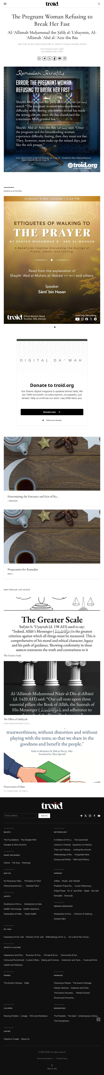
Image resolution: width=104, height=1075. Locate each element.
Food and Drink (90, 960)
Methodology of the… (63, 854)
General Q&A (60, 918)
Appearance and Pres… (14, 955)
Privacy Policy (61, 1058)
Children (8, 1008)
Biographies (59, 1008)
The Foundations (11, 839)
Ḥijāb (26, 983)
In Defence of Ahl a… (63, 839)
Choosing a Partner (62, 983)
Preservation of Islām (14, 786)
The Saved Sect (81, 839)
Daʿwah (7, 929)
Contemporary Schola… (88, 1016)
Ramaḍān (75, 44)
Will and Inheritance (38, 1016)
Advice (7, 862)
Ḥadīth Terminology (13, 909)
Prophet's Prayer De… (63, 886)
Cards (24, 44)
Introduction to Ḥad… (33, 904)
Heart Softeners (12, 855)
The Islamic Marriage (82, 983)
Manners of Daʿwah (35, 937)
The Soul (16, 862)
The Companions (61, 1020)
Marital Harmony (61, 988)
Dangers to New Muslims (15, 844)
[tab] (49, 327)
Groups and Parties (62, 859)
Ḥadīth (7, 896)
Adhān (57, 881)
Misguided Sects (82, 854)
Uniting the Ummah (82, 849)
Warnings (26, 862)
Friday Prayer (59, 890)
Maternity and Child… (80, 988)
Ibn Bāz (31, 44)
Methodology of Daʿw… (56, 937)
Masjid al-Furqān (11, 1039)
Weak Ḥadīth (30, 914)
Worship (83, 44)
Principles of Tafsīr (32, 881)
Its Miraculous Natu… (13, 881)
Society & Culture (12, 947)
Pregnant (67, 44)
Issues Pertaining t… (83, 886)
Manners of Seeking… (83, 914)
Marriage (58, 975)
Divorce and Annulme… (64, 997)
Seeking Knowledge (63, 906)
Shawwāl (68, 895)
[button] (5, 4)
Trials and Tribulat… (62, 849)
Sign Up (44, 815)
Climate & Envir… (51, 955)
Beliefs (7, 832)
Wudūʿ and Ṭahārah (71, 881)
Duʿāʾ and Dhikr (74, 890)
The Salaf (72, 1016)
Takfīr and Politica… (81, 859)
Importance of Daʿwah (14, 937)
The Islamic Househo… (64, 992)
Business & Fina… (34, 955)
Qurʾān (7, 873)
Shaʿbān (95, 890)
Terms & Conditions (44, 1058)
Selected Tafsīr (32, 886)
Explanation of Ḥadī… (13, 914)
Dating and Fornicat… (50, 960)
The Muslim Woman (13, 983)
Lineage (24, 1016)
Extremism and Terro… (72, 960)
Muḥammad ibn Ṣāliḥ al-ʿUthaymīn (48, 44)
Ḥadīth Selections (31, 909)
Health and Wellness (13, 965)
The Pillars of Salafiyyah (15, 719)
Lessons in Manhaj (62, 844)
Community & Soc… (69, 955)
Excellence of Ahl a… (13, 904)
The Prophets (60, 1016)
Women (7, 975)
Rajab (86, 890)
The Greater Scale (12, 655)
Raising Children (11, 1016)
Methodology (60, 832)
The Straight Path (28, 839)
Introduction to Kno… (63, 914)
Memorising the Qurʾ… (14, 886)
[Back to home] (52, 4)
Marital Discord (83, 992)
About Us (25, 1039)
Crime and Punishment (14, 960)
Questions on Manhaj (82, 844)
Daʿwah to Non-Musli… (79, 937)
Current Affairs (32, 960)
